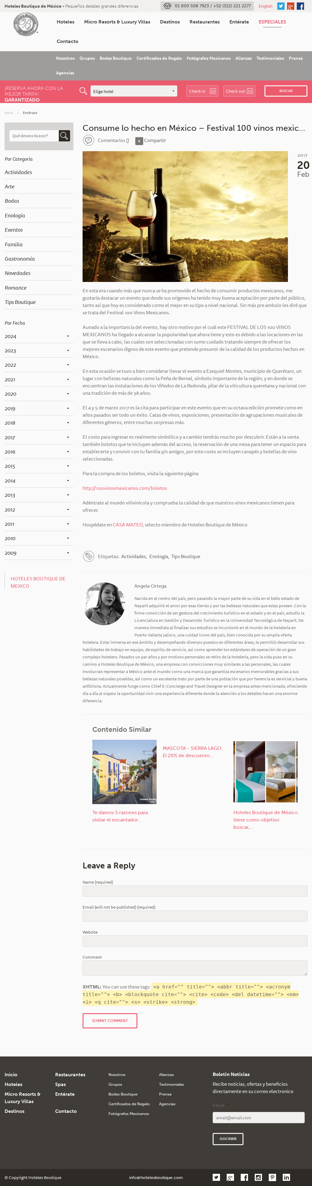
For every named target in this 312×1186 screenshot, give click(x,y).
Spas (60, 1084)
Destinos (170, 22)
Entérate (239, 22)
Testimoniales (270, 58)
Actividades (18, 172)
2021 (10, 379)
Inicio (9, 113)
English (265, 6)
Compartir (154, 140)
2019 (10, 408)
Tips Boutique (20, 301)
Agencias (65, 73)
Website (90, 932)
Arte (9, 186)
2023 (10, 350)
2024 (10, 336)
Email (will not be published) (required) (119, 907)
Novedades (17, 273)
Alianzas (244, 58)
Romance (16, 287)
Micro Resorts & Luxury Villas (117, 22)
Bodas (12, 200)
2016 (10, 451)
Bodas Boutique (116, 58)
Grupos (87, 58)
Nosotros (65, 58)
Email (221, 1105)
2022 (10, 364)
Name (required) (98, 882)
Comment (92, 957)
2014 (10, 480)
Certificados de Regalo (159, 58)
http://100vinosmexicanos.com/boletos (125, 488)
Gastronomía (20, 258)
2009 (10, 552)
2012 (10, 509)
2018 (10, 422)
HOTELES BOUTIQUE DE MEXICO (38, 582)
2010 (10, 538)
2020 (10, 393)
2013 (10, 494)
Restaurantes (205, 22)
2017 (10, 437)
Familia (14, 244)
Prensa (296, 58)
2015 (10, 465)
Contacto (67, 41)
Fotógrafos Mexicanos (209, 58)
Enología (15, 215)
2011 (9, 523)
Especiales (272, 22)
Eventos (14, 229)
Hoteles (65, 22)
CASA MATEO (128, 525)
